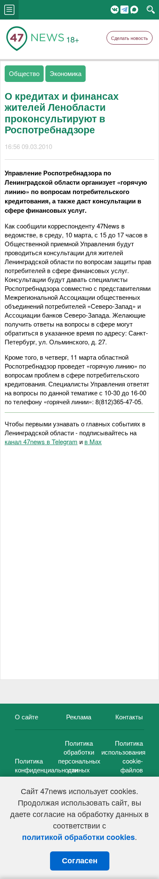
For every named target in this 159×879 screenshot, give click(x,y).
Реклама (78, 716)
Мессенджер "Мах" (134, 10)
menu (9, 10)
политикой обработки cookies (78, 836)
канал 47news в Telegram (41, 441)
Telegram (124, 10)
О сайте (26, 716)
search (150, 10)
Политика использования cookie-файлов (123, 756)
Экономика (65, 73)
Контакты (129, 716)
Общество (24, 73)
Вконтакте (115, 10)
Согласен (80, 860)
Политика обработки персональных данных (79, 756)
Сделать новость (129, 37)
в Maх (93, 441)
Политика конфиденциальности (46, 765)
